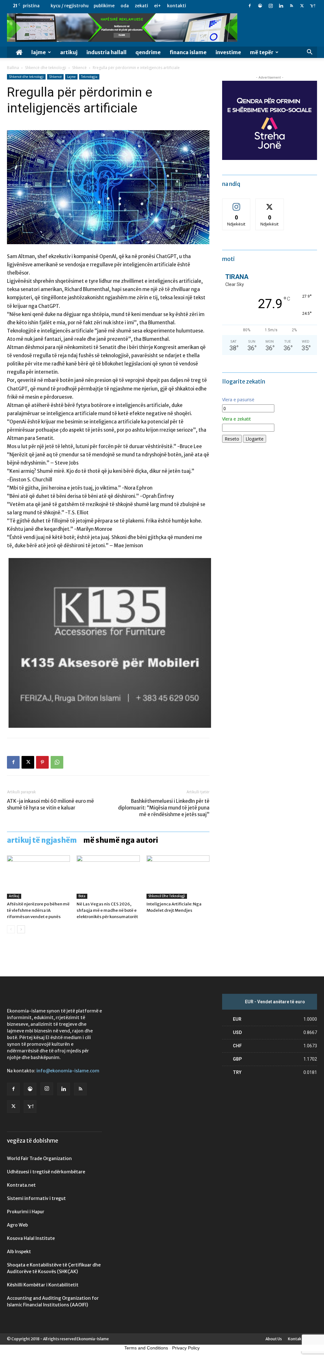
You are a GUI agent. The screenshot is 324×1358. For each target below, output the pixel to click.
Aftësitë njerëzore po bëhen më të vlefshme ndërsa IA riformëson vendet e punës (38, 910)
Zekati (141, 6)
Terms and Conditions (146, 1347)
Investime (228, 52)
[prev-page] (11, 929)
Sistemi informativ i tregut (36, 1198)
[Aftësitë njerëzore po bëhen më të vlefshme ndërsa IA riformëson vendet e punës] (38, 877)
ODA (125, 6)
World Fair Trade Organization (39, 1158)
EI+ (157, 6)
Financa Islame (188, 52)
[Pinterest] (42, 762)
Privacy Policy (186, 1347)
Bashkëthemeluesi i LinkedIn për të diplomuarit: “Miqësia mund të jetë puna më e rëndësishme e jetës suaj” (163, 807)
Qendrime (148, 52)
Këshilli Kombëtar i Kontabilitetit (42, 1285)
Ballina (13, 67)
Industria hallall (106, 52)
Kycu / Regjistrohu (70, 6)
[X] (302, 5)
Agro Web (17, 1225)
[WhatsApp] (57, 762)
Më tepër (261, 52)
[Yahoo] (312, 5)
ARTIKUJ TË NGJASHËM (42, 840)
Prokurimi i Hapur (25, 1212)
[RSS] (291, 5)
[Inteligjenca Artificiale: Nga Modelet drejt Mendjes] (177, 877)
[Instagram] (270, 5)
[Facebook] (249, 5)
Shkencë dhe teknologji (45, 67)
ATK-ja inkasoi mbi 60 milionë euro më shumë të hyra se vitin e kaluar (50, 804)
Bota (81, 896)
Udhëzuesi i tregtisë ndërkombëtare (46, 1172)
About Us (273, 1338)
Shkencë (79, 67)
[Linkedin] (281, 5)
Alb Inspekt (19, 1251)
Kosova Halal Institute (31, 1238)
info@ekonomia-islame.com (67, 1071)
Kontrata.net (21, 1185)
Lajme (38, 52)
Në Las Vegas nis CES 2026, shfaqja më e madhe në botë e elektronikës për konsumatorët (107, 910)
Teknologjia (89, 76)
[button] (309, 53)
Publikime (104, 6)
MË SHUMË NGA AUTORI (120, 840)
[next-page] (21, 929)
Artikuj (69, 52)
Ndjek (236, 203)
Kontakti (176, 6)
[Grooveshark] (260, 5)
